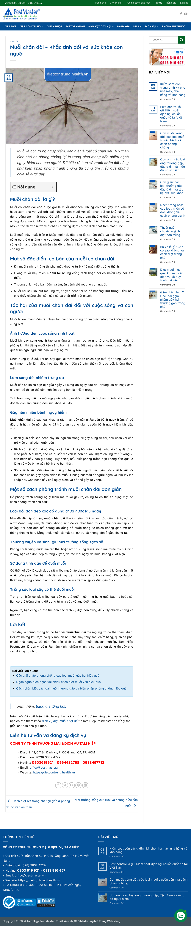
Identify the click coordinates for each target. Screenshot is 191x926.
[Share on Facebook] (58, 785)
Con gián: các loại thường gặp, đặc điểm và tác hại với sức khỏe (171, 187)
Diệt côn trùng (30, 26)
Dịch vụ (150, 26)
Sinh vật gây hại (99, 26)
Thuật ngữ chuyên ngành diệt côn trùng (170, 231)
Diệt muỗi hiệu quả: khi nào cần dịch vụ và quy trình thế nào (171, 275)
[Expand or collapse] (52, 187)
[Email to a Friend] (72, 785)
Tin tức (158, 2)
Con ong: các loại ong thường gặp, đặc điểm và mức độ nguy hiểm (172, 165)
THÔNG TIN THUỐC (174, 26)
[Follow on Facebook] (180, 14)
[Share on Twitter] (65, 785)
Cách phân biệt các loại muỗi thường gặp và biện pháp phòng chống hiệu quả (71, 688)
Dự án (137, 26)
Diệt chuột (54, 26)
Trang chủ (100, 2)
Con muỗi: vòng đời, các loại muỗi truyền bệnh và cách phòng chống (172, 140)
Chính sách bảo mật (138, 2)
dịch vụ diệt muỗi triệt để (60, 721)
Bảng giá (171, 2)
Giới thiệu (115, 2)
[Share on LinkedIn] (85, 785)
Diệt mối (10, 26)
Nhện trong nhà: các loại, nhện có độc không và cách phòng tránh (172, 210)
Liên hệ (184, 2)
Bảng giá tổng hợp (51, 706)
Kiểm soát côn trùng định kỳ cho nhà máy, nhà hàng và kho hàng (172, 89)
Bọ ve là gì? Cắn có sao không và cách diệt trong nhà (172, 252)
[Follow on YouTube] (185, 14)
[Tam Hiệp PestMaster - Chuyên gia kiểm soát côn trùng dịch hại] (21, 14)
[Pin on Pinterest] (78, 785)
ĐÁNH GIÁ (123, 26)
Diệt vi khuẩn (75, 26)
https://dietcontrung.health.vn (54, 772)
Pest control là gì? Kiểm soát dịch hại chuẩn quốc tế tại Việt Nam (171, 114)
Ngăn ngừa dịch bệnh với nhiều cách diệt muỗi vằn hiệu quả (58, 682)
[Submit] (181, 39)
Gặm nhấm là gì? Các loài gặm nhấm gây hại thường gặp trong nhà (172, 299)
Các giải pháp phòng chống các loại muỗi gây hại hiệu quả (57, 675)
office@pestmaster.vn (44, 767)
